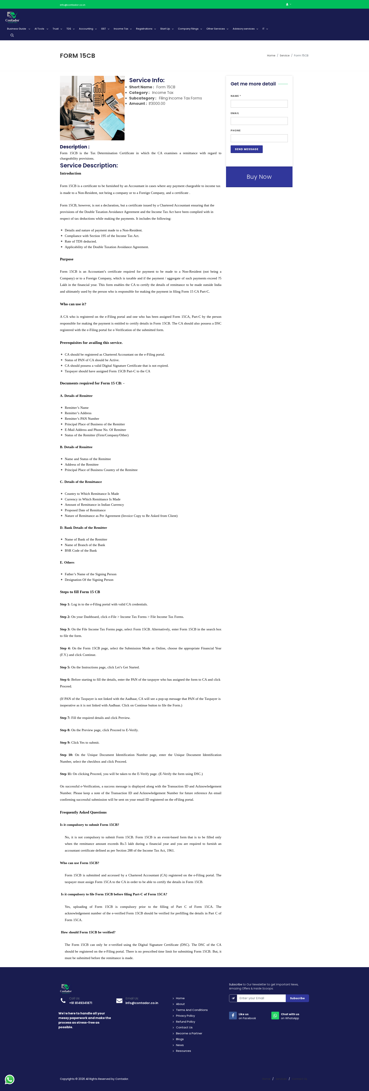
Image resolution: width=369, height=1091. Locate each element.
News (180, 1045)
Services (281, 1079)
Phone (236, 130)
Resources (183, 1051)
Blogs (180, 1039)
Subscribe (297, 998)
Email (235, 113)
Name (236, 96)
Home (271, 55)
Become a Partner (189, 1033)
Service (285, 55)
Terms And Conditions (192, 1010)
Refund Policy (185, 1022)
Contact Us (184, 1027)
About (180, 1004)
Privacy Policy (185, 1016)
